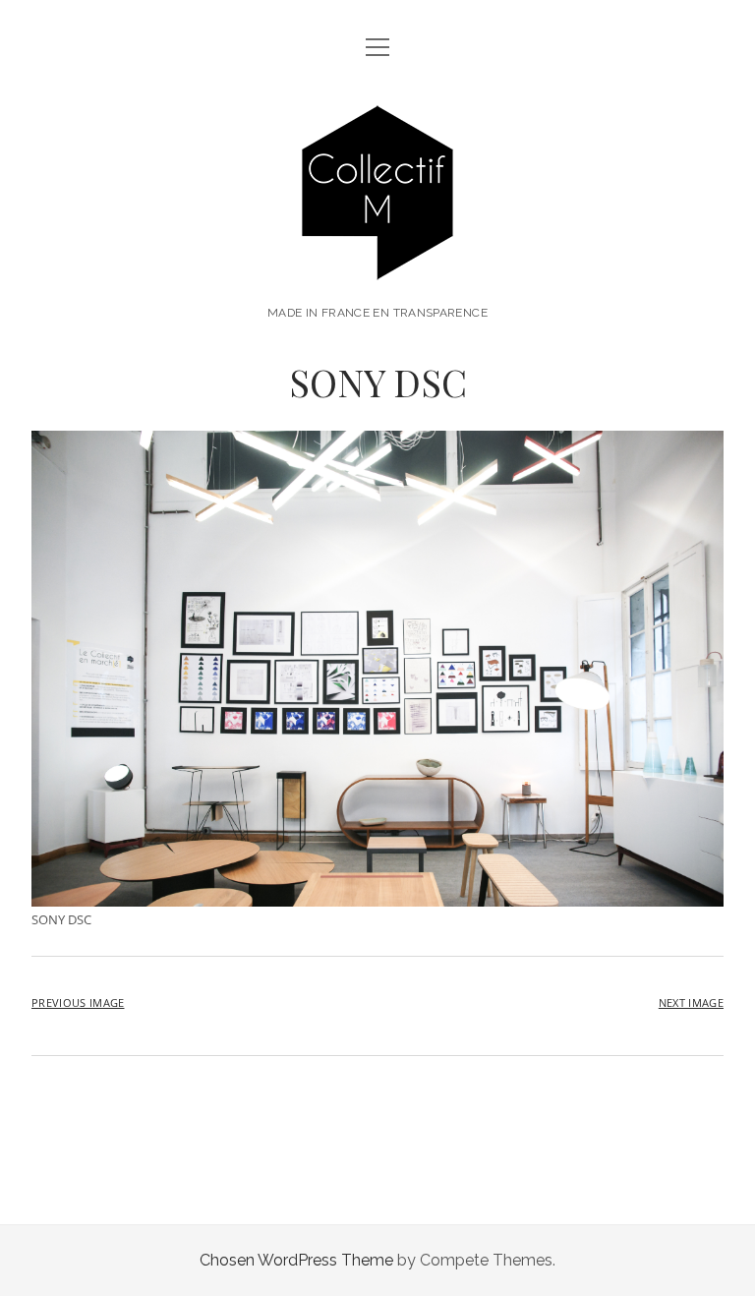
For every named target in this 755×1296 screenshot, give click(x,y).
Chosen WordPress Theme (296, 1260)
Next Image (691, 1002)
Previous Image (77, 1002)
